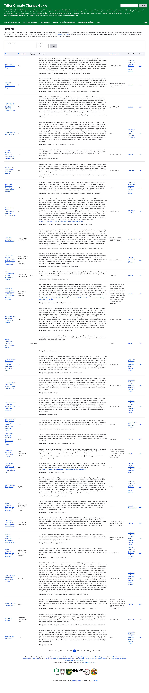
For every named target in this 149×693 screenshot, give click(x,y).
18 (78, 651)
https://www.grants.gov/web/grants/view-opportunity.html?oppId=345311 (61, 221)
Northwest (131, 60)
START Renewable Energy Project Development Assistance (9, 506)
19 (82, 651)
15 (68, 651)
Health (62, 22)
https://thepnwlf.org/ (82, 13)
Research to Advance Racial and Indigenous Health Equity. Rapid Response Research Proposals (9, 293)
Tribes (130, 508)
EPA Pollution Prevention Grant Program (10, 66)
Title (6, 54)
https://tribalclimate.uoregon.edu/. (14, 15)
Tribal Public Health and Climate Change (9, 239)
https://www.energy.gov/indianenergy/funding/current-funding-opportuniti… (64, 469)
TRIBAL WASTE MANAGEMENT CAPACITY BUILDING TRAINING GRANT (10, 106)
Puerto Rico (131, 137)
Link (140, 66)
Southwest (131, 62)
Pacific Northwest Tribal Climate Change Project (46, 10)
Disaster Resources (84, 22)
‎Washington (131, 619)
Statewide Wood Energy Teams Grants (10, 487)
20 (85, 651)
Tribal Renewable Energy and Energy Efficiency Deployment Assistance (10, 406)
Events (98, 22)
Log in (145, 22)
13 (61, 651)
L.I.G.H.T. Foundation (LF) (88, 10)
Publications (54, 22)
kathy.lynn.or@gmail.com (63, 34)
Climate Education (70, 22)
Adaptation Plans (15, 22)
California (131, 170)
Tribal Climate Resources (29, 22)
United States (132, 239)
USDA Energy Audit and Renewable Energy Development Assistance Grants (9, 439)
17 (75, 651)
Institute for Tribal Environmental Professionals (92, 658)
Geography (39, 43)
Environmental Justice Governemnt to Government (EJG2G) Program (10, 211)
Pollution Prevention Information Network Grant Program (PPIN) (9, 154)
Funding (6, 22)
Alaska (130, 69)
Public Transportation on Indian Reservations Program (9, 275)
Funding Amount (114, 54)
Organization (22, 54)
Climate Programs (44, 22)
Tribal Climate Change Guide (25, 5)
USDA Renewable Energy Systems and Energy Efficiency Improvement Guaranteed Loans (10, 424)
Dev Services (94, 680)
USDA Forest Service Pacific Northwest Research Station (58, 658)
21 (88, 651)
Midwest (130, 71)
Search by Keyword (11, 43)
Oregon (130, 453)
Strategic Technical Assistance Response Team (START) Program (10, 538)
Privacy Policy (76, 680)
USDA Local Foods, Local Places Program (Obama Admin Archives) (9, 187)
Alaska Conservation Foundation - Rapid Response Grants (9, 343)
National (130, 68)
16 (71, 651)
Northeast (131, 64)
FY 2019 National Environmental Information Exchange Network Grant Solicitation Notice (10, 364)
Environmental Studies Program (95, 657)
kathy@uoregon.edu (89, 662)
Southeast (131, 66)
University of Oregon (79, 657)
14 (65, 651)
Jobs (92, 22)
